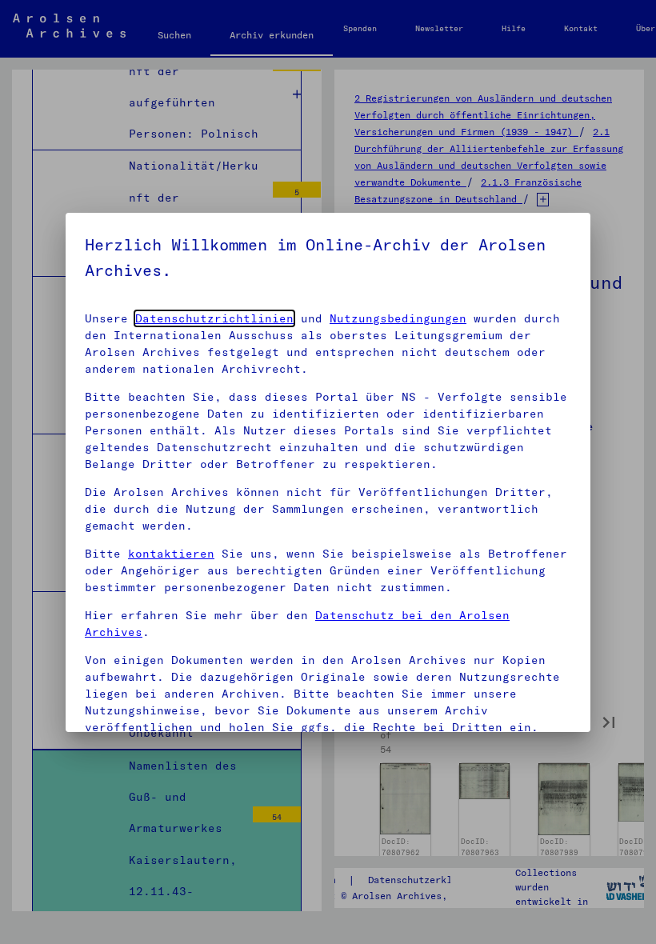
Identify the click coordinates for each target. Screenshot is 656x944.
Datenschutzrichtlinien (214, 318)
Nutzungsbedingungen (398, 318)
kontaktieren (171, 553)
